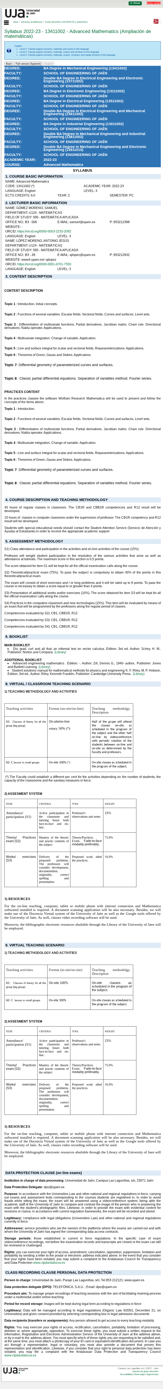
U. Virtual (135, 3)
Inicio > (16, 22)
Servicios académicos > (32, 22)
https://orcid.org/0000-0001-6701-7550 (44, 264)
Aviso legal (139, 1374)
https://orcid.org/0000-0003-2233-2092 (44, 231)
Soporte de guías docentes (145, 1371)
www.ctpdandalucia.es (49, 1262)
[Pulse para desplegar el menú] (4, 22)
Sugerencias (152, 1374)
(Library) (60, 652)
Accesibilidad (126, 1374)
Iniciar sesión (154, 3)
